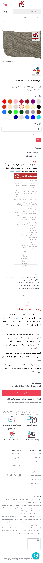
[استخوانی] (15, 106)
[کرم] (10, 106)
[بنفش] (10, 117)
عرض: (38, 134)
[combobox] (21, 129)
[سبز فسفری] (15, 112)
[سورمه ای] (15, 117)
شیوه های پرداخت (35, 479)
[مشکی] (38, 106)
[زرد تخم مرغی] (27, 106)
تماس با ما (38, 457)
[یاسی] (33, 101)
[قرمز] (4, 101)
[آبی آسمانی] (4, 112)
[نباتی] (21, 106)
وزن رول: (36, 156)
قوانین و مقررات (16, 465)
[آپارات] (6, 475)
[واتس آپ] (15, 475)
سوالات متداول (16, 453)
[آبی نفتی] (27, 117)
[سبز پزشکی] (10, 112)
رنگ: (39, 96)
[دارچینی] (4, 106)
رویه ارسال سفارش (35, 483)
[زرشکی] (27, 101)
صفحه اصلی (37, 17)
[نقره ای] (33, 112)
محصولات (27, 17)
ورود (5, 11)
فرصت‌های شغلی (36, 453)
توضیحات (27, 302)
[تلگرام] (11, 475)
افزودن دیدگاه (21, 392)
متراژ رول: (36, 152)
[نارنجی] (10, 101)
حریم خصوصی (16, 461)
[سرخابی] (21, 101)
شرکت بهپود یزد (32, 89)
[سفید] (21, 117)
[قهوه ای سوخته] (38, 112)
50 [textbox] (39, 128)
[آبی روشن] (38, 117)
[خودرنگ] (38, 101)
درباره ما (38, 461)
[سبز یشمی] (21, 112)
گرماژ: (39, 123)
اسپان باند (17, 17)
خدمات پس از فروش (14, 457)
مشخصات (16, 302)
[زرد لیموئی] (33, 106)
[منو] (38, 4)
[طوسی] (27, 112)
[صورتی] (15, 101)
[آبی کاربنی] (33, 117)
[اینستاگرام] (19, 475)
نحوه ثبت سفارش (35, 475)
